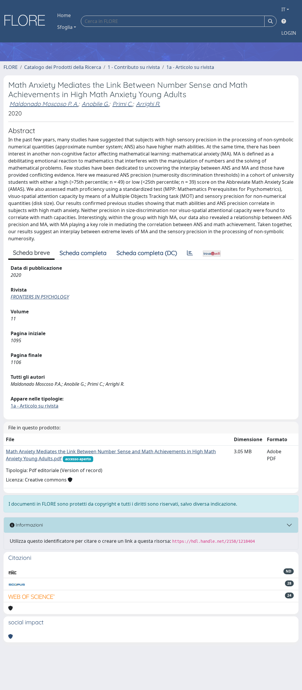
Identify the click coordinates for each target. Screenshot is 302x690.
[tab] (190, 253)
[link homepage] (27, 21)
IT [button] (283, 9)
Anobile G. (95, 103)
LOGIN (288, 33)
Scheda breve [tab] (31, 252)
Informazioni (28, 525)
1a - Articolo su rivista (190, 67)
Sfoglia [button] (65, 27)
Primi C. (122, 103)
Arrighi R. (148, 103)
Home (64, 15)
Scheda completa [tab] (83, 253)
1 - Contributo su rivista (134, 67)
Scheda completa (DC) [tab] (146, 253)
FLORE (11, 67)
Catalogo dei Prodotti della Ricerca (62, 67)
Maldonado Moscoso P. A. (43, 103)
